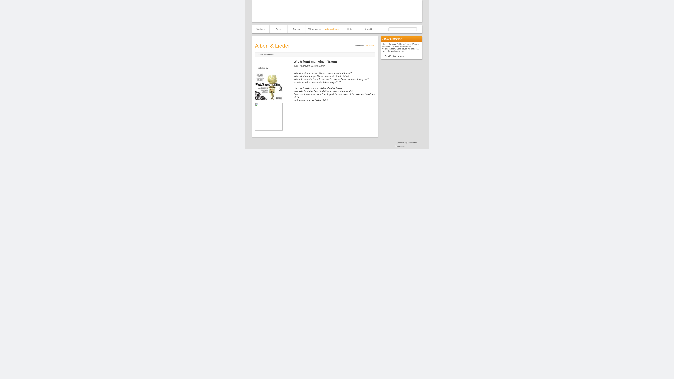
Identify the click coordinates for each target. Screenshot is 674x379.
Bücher (296, 29)
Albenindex (359, 45)
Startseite (260, 29)
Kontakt (368, 29)
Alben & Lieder (332, 29)
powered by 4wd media (407, 142)
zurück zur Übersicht (266, 54)
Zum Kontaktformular (394, 56)
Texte (278, 29)
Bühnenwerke (314, 29)
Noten (350, 29)
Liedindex (370, 45)
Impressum (400, 146)
